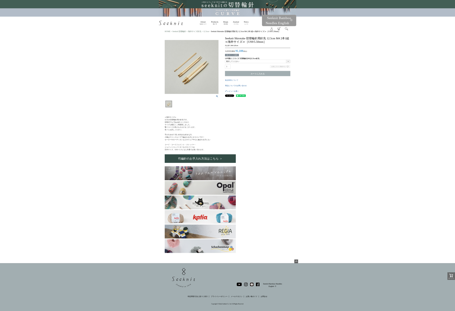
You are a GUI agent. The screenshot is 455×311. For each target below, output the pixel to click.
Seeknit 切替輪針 (179, 31)
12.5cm (206, 31)
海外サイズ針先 (194, 31)
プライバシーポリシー (219, 296)
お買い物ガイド (251, 296)
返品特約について (231, 80)
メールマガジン (236, 296)
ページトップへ (296, 261)
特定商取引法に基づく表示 (198, 296)
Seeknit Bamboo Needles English (272, 285)
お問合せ (264, 296)
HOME (167, 31)
